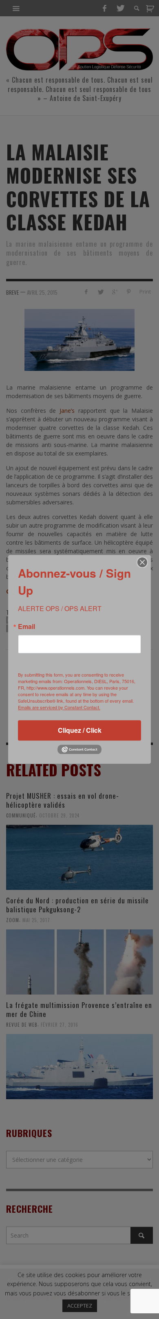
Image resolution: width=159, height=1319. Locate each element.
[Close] (142, 562)
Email (26, 626)
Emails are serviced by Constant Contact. (59, 707)
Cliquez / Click (80, 730)
